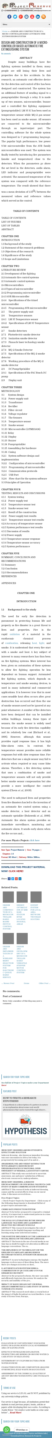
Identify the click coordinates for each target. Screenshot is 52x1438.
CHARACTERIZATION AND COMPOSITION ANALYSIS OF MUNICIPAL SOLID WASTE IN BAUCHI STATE (25, 1368)
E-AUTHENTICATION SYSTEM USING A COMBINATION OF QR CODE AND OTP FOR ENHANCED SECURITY (22, 1270)
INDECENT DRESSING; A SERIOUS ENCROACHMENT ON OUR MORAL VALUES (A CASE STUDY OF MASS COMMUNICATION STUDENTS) (26, 1184)
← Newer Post (7, 983)
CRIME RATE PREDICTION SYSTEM (18, 1209)
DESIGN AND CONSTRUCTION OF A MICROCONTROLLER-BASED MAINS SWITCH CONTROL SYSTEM (8, 917)
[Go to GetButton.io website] (6, 1435)
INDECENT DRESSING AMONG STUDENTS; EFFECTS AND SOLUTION (21, 1151)
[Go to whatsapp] (6, 1429)
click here (34, 840)
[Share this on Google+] (16, 878)
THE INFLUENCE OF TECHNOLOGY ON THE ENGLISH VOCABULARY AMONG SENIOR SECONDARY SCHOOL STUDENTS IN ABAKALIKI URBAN (24, 1253)
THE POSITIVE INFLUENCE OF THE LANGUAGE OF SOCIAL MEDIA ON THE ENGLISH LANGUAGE (25, 1237)
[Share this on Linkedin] (20, 878)
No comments (6, 53)
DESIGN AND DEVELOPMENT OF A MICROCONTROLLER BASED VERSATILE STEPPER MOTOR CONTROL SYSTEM (22, 960)
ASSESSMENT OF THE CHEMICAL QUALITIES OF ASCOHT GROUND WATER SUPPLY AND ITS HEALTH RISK (25, 1375)
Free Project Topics (10, 1198)
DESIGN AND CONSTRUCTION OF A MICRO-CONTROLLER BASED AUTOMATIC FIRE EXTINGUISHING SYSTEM (24, 46)
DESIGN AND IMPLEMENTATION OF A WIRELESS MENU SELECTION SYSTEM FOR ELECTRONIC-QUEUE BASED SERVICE (8, 962)
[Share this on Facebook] (9, 878)
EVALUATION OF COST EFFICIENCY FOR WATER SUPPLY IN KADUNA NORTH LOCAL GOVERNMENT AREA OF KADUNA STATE (24, 1345)
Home (5, 31)
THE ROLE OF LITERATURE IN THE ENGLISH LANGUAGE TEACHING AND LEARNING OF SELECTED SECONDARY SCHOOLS (23, 1222)
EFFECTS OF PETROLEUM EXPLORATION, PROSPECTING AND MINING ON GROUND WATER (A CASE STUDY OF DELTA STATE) (25, 1354)
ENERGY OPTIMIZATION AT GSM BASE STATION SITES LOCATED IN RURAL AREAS (22, 914)
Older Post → (45, 983)
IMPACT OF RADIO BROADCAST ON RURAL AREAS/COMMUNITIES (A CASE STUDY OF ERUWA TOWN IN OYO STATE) (25, 1286)
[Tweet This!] (12, 878)
